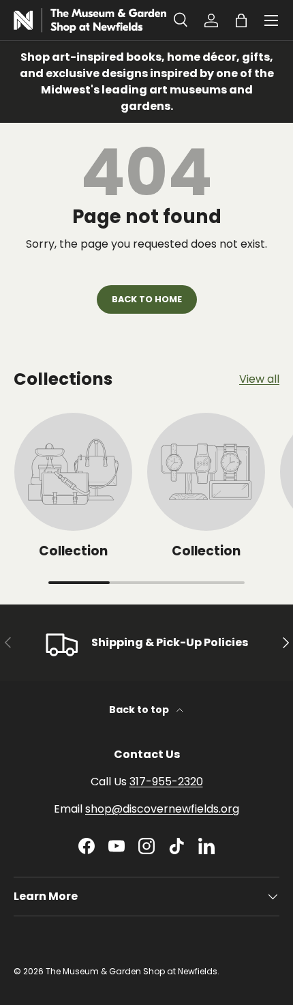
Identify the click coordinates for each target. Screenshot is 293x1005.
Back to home (147, 299)
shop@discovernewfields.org (162, 809)
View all (259, 379)
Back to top (140, 709)
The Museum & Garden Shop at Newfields (131, 971)
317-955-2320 (166, 781)
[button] (241, 20)
